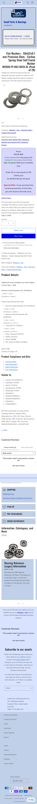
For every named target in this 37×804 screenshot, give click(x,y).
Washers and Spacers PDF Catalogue (14, 142)
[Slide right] (23, 118)
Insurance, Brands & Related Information (17, 498)
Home (6, 724)
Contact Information (11, 715)
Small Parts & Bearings (16, 795)
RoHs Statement (11, 364)
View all (4, 535)
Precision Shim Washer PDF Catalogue (15, 140)
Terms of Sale (8, 763)
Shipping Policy (8, 494)
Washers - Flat (18, 263)
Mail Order (7, 728)
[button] (4, 2)
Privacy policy (9, 798)
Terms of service (18, 798)
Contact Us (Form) (10, 719)
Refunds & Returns (10, 754)
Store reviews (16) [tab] (27, 447)
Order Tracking (9, 733)
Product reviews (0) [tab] (10, 447)
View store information (11, 248)
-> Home (26, 36)
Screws (4, 145)
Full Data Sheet (11, 362)
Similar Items (6, 198)
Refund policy (28, 795)
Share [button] (5, 430)
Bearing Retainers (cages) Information (15, 564)
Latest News (20, 660)
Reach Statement (12, 367)
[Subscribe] (31, 688)
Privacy (6, 750)
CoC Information (12, 370)
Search (6, 737)
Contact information (19, 801)
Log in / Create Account (13, 36)
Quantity (4, 219)
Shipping (7, 759)
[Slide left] (14, 118)
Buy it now (19, 236)
